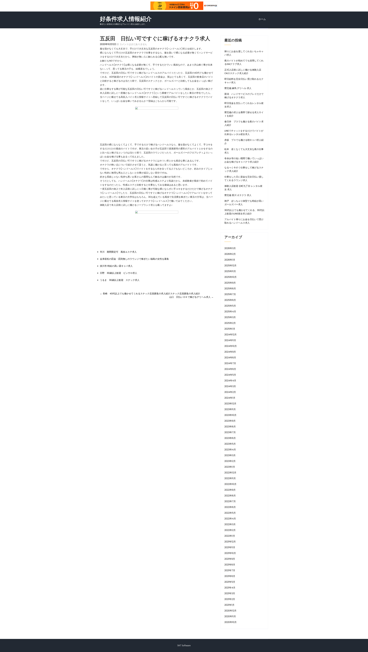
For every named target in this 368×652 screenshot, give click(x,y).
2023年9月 (230, 420)
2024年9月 (230, 351)
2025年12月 (230, 265)
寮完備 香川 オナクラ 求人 (237, 195)
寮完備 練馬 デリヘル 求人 (237, 88)
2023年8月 (230, 426)
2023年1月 (229, 467)
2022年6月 (230, 507)
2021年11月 (229, 547)
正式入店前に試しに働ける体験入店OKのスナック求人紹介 (242, 71)
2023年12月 (230, 403)
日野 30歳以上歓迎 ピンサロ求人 (118, 273)
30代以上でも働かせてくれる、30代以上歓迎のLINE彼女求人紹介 (244, 212)
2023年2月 (230, 461)
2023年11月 (230, 409)
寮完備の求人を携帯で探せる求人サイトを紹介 (243, 114)
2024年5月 (230, 374)
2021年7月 (229, 570)
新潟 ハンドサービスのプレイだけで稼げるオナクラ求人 (243, 95)
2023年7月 (230, 432)
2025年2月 (230, 323)
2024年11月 (230, 340)
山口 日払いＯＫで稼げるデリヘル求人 (191, 297)
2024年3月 (230, 386)
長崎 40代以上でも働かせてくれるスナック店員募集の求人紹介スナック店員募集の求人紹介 (150, 293)
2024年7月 (230, 363)
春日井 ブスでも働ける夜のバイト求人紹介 (243, 123)
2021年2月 (229, 599)
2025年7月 (230, 294)
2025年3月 (230, 317)
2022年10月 (230, 484)
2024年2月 (230, 392)
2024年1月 (229, 397)
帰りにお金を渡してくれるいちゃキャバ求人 (243, 53)
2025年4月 (230, 311)
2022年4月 (230, 518)
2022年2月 (230, 530)
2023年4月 (230, 449)
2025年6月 (230, 300)
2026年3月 (230, 248)
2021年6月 (229, 576)
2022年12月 (230, 472)
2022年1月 (229, 536)
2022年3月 (230, 524)
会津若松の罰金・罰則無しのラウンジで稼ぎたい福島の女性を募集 (134, 259)
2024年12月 (230, 334)
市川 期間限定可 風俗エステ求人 (118, 252)
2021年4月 (229, 587)
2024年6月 (230, 369)
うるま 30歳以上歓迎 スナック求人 (119, 280)
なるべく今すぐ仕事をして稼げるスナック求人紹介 (243, 169)
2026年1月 (229, 259)
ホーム (262, 19)
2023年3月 (230, 455)
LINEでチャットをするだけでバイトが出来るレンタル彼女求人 (243, 132)
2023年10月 (230, 415)
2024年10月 (230, 346)
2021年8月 (229, 564)
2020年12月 (230, 610)
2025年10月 (230, 277)
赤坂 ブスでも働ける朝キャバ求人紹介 (243, 141)
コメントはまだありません (133, 44)
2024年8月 (230, 357)
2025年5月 (230, 305)
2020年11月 (230, 616)
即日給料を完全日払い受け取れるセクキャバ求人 (243, 80)
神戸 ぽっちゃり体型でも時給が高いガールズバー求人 (243, 202)
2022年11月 (230, 478)
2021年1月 (229, 605)
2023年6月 (230, 438)
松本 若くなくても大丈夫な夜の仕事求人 (243, 151)
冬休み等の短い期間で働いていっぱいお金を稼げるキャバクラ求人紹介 (243, 160)
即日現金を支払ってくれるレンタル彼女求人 (243, 105)
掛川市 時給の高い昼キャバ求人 (116, 266)
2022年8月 (230, 495)
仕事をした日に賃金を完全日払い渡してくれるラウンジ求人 (243, 178)
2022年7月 (230, 501)
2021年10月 (230, 553)
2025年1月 (229, 328)
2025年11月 (230, 271)
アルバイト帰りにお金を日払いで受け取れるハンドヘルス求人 (243, 221)
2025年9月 (230, 282)
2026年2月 (230, 254)
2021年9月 (229, 559)
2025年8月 (230, 288)
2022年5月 (230, 513)
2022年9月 (230, 490)
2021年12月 (230, 541)
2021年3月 (229, 593)
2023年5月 (230, 443)
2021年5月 (229, 582)
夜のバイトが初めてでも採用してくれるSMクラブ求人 (243, 62)
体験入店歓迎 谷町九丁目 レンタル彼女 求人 (243, 187)
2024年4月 (230, 380)
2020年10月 (230, 622)
